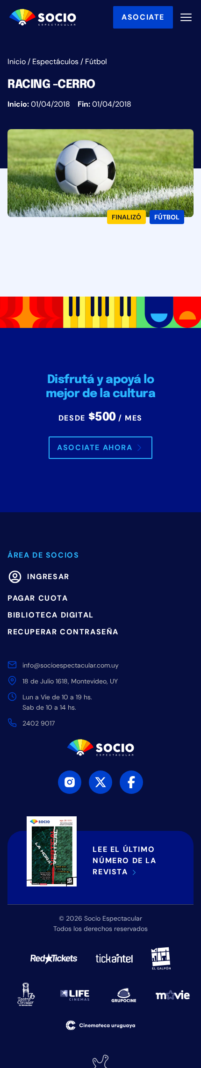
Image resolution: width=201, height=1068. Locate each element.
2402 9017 (38, 723)
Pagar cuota (37, 598)
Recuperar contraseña (63, 632)
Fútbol (96, 61)
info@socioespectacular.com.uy (70, 665)
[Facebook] (131, 782)
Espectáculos (55, 61)
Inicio (16, 61)
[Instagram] (69, 782)
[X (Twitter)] (100, 782)
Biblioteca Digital (50, 615)
